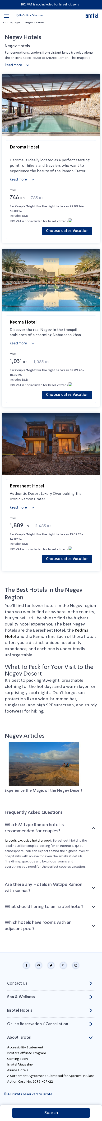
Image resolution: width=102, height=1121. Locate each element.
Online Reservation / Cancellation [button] (37, 1024)
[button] (6, 15)
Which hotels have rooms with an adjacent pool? (38, 926)
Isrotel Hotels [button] (19, 1011)
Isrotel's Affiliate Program (26, 1053)
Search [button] (51, 1113)
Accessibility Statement (25, 1047)
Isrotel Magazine (20, 1064)
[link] (91, 15)
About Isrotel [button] (19, 1038)
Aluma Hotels (17, 1070)
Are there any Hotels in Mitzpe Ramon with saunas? (43, 888)
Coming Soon (17, 1059)
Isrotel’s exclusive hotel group (27, 840)
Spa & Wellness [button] (21, 997)
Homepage (11, 22)
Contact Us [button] (17, 984)
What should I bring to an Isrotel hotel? (44, 907)
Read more (13, 65)
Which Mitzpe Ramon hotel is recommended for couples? (34, 828)
